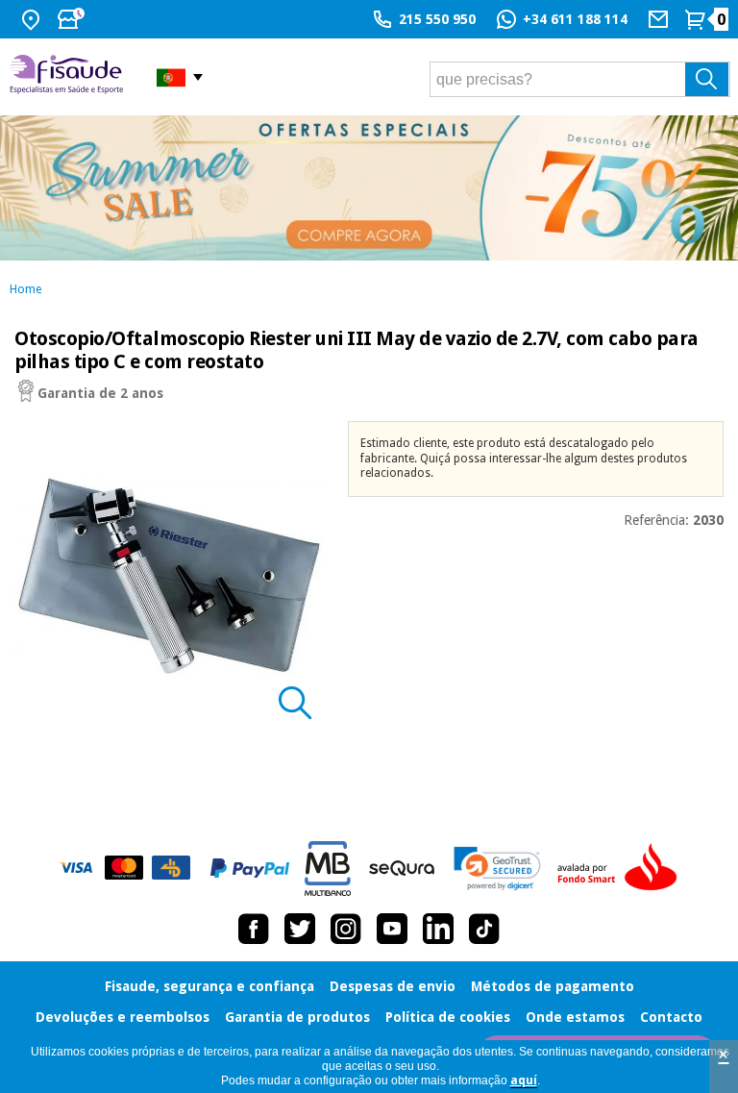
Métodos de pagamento (552, 986)
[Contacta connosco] (661, 19)
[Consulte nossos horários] (73, 19)
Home (25, 289)
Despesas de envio (392, 986)
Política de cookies (447, 1017)
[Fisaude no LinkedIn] (438, 928)
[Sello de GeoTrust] (497, 868)
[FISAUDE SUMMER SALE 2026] (369, 188)
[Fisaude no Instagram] (346, 928)
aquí (523, 1080)
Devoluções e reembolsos (122, 1017)
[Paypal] (249, 868)
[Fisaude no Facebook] (253, 928)
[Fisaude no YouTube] (392, 928)
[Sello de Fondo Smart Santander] (621, 868)
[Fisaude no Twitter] (299, 928)
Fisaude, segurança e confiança (209, 986)
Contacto (671, 1017)
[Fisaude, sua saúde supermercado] (69, 76)
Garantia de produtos (297, 1017)
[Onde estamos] (33, 19)
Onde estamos (575, 1017)
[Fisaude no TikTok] (484, 928)
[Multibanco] (328, 868)
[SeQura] (401, 868)
